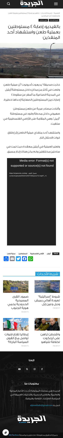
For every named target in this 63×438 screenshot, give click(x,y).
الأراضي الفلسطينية (37, 254)
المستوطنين (23, 254)
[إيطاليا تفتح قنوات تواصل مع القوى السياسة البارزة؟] (15, 324)
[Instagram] (34, 369)
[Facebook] (42, 369)
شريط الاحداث (46, 13)
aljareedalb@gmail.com (41, 405)
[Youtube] (19, 369)
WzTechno (14, 435)
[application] (31, 201)
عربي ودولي (43, 20)
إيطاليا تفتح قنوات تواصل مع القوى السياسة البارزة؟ (16, 338)
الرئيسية (57, 13)
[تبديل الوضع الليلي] (5, 432)
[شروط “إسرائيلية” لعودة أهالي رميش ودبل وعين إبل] (47, 286)
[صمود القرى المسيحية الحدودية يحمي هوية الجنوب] (15, 286)
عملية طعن (11, 254)
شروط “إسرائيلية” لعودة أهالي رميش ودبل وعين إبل (47, 300)
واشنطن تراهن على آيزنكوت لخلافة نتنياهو (50, 338)
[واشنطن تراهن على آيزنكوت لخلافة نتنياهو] (47, 324)
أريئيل (48, 254)
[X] (27, 369)
